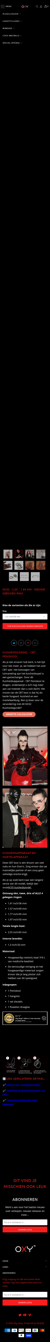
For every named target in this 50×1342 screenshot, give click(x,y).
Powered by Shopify (34, 1323)
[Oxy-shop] (25, 6)
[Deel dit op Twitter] (14, 643)
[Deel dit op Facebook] (21, 643)
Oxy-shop (18, 1323)
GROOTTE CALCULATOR (19, 714)
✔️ (4, 1084)
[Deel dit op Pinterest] (28, 643)
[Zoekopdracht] (37, 6)
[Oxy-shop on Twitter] (20, 1315)
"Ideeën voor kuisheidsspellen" (23, 1084)
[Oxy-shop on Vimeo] (30, 1315)
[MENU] (1, 6)
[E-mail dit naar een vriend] (35, 643)
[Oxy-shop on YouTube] (25, 1315)
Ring (4, 611)
